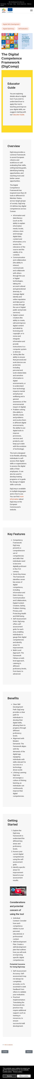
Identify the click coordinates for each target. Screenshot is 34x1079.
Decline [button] (9, 1076)
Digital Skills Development (11, 24)
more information (17, 497)
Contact (2, 5)
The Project (9, 4)
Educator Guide (18, 114)
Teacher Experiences (21, 4)
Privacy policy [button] (17, 1071)
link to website (8, 1045)
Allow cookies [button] (23, 1076)
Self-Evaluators (23, 29)
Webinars (29, 4)
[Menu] (31, 10)
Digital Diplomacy (8, 29)
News (14, 4)
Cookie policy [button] (7, 1071)
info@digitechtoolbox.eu (17, 2)
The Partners (3, 4)
